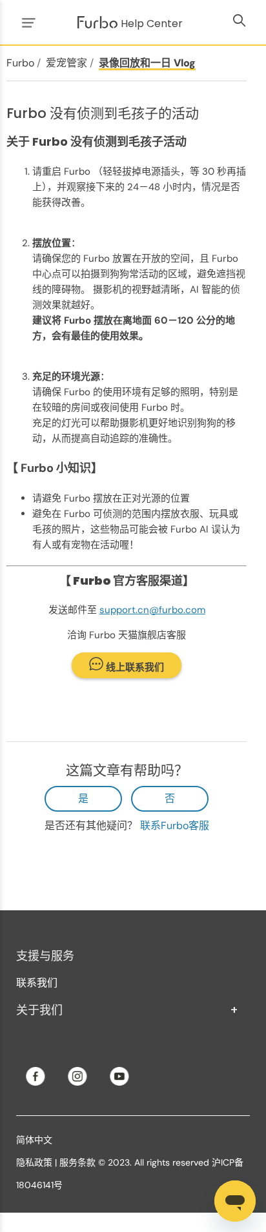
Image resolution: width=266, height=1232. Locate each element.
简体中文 (34, 1140)
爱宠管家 (66, 63)
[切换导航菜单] (26, 22)
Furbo (20, 63)
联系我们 (36, 983)
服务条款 (77, 1162)
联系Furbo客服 (174, 825)
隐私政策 (34, 1162)
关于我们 (127, 1010)
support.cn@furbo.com (152, 609)
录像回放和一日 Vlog (147, 63)
